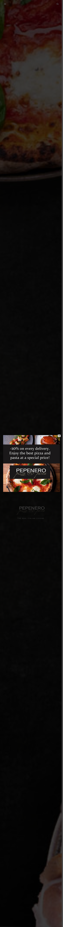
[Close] (59, 435)
